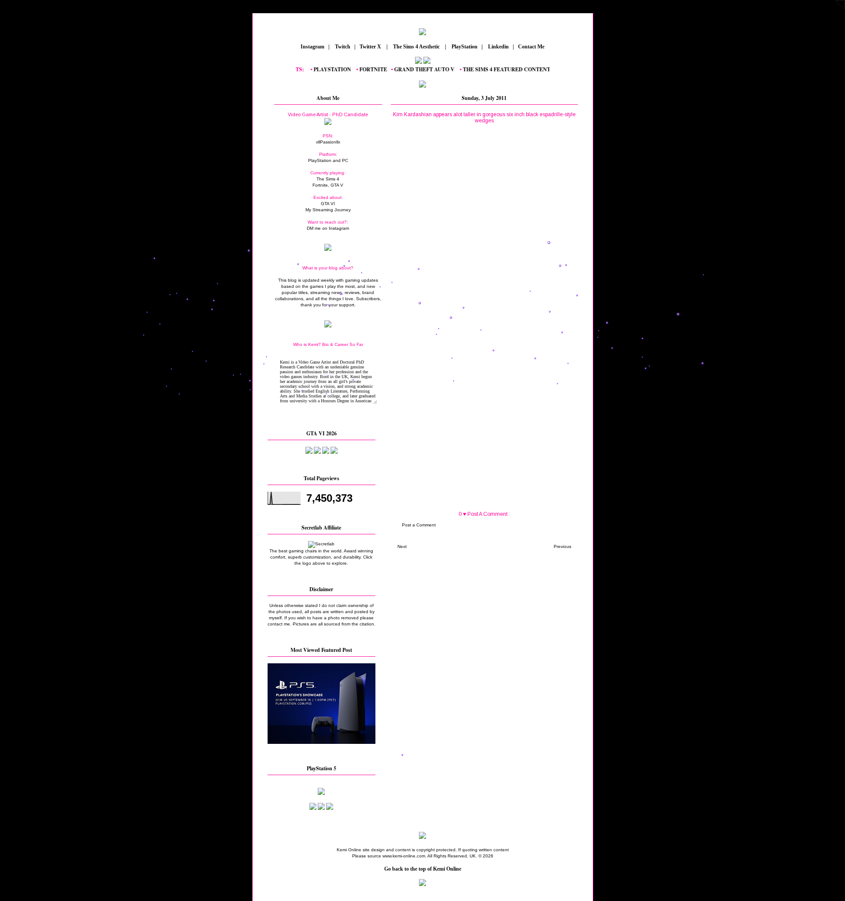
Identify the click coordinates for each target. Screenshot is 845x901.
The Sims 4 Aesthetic (416, 47)
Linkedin (497, 47)
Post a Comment (419, 524)
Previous (562, 546)
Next (402, 546)
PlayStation (464, 47)
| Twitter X (369, 47)
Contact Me (531, 47)
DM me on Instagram (328, 228)
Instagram (312, 47)
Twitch (342, 47)
